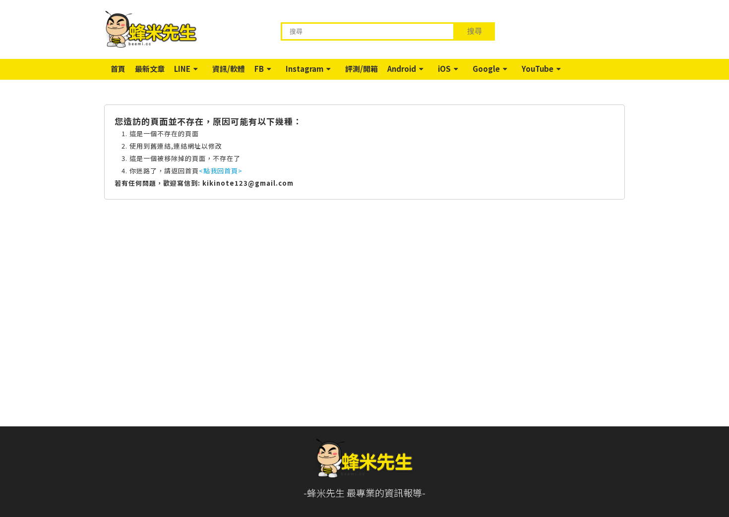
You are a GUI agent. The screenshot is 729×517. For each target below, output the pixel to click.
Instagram (304, 68)
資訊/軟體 (228, 68)
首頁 (118, 68)
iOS (444, 68)
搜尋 (474, 31)
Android (401, 68)
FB (259, 68)
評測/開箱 (361, 68)
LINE (182, 68)
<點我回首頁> (221, 170)
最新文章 (150, 68)
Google (486, 68)
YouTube (537, 68)
